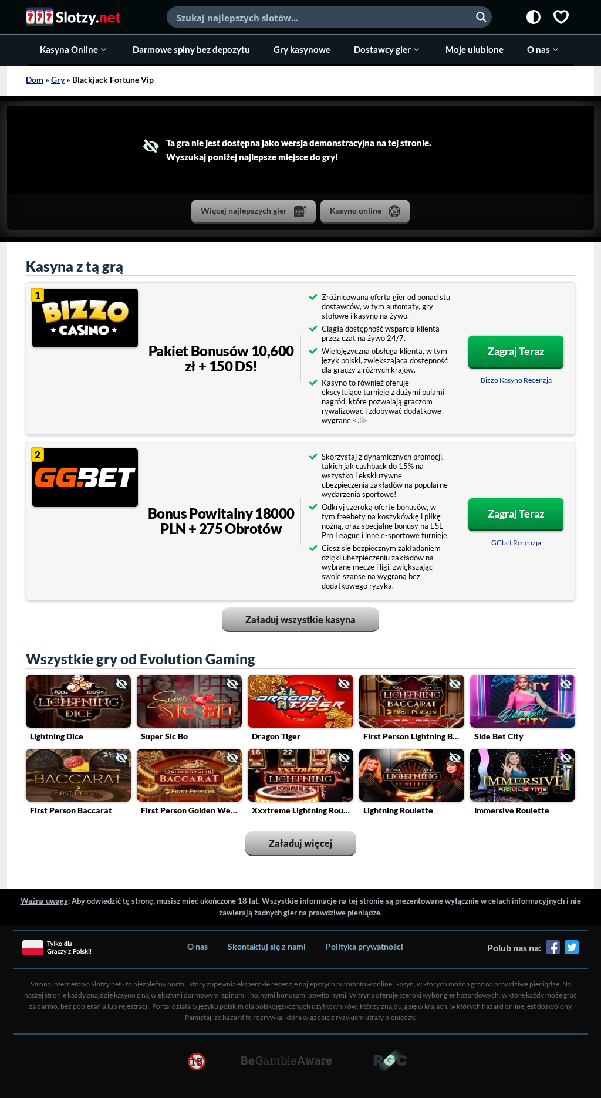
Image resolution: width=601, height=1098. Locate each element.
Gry (58, 80)
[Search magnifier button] (481, 17)
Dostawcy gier (382, 49)
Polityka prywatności (364, 946)
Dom (34, 80)
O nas (538, 49)
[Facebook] (553, 951)
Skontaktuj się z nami (267, 946)
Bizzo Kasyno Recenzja (516, 380)
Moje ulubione (474, 49)
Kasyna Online (69, 49)
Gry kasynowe (302, 49)
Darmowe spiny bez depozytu (191, 49)
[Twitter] (572, 951)
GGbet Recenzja (516, 542)
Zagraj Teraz (516, 350)
